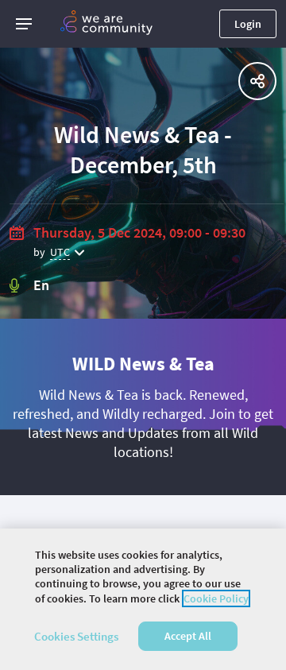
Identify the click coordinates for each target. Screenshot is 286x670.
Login (247, 24)
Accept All (187, 636)
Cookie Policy (216, 598)
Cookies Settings (76, 636)
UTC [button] (60, 252)
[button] (24, 24)
